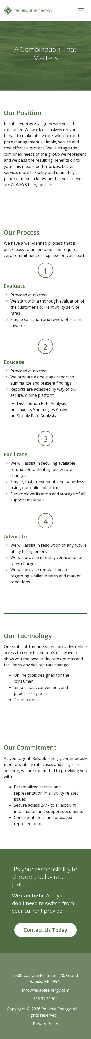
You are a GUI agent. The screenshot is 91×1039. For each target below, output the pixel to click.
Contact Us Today (45, 929)
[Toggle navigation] (81, 10)
